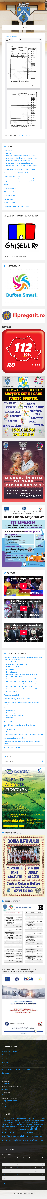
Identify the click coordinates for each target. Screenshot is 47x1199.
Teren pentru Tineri (10, 188)
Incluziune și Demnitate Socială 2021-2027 (20, 163)
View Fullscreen (11, 37)
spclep (12, 1140)
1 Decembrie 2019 (40, 1119)
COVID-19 (16, 1126)
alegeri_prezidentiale (24, 135)
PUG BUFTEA (10, 669)
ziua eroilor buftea (15, 1142)
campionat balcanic (30, 1122)
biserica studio (16, 1122)
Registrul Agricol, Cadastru (13, 695)
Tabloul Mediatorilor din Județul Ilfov (16, 206)
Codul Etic (9, 718)
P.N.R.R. (8, 153)
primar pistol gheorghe (20, 1136)
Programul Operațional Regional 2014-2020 (20, 156)
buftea (22, 1122)
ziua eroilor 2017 (40, 1140)
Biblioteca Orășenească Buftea (14, 738)
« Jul (3, 1183)
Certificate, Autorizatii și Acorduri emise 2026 (21, 689)
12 (17, 1168)
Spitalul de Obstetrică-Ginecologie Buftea (16, 1069)
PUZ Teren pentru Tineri (14, 667)
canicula (37, 1122)
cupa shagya (28, 1126)
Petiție (6, 184)
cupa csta (22, 1126)
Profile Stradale (11, 672)
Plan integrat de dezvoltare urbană (18, 161)
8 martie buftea (30, 1120)
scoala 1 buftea (5, 1138)
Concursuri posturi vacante (15, 715)
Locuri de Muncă (9, 195)
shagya (36, 1138)
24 (5, 1174)
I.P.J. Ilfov (5, 1058)
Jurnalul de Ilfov (9, 203)
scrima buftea (23, 1138)
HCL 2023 (5, 1089)
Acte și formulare (12, 662)
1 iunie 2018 (23, 1120)
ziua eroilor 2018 (6, 1142)
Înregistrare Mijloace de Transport (15, 747)
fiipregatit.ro (6, 1073)
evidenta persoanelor (10, 1129)
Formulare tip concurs (13, 713)
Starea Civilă (10, 729)
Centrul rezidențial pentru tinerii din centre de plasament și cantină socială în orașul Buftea (21, 180)
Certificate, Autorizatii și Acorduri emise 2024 (21, 684)
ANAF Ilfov (5, 1062)
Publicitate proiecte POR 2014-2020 (16, 173)
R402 (32, 1136)
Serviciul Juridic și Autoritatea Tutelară (17, 699)
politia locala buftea (20, 1133)
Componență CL (7, 1083)
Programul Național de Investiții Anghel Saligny (19, 169)
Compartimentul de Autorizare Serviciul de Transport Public (22, 743)
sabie (40, 1136)
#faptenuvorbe (6, 1119)
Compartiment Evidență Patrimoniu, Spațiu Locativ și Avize (21, 703)
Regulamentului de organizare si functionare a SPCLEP (24, 734)
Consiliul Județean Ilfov (9, 1051)
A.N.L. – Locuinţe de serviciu (13, 192)
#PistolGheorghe (17, 1119)
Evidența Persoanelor (13, 732)
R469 (35, 1136)
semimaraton (30, 1138)
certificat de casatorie (28, 1124)
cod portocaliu (9, 1126)
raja (38, 1136)
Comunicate (6, 1095)
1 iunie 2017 (16, 1120)
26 (17, 1174)
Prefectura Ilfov (7, 1055)
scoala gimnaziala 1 (14, 1138)
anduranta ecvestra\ (39, 1120)
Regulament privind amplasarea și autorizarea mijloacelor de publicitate (21, 675)
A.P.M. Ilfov (5, 1066)
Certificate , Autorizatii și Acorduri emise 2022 (21, 679)
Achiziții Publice (9, 721)
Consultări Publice (12, 691)
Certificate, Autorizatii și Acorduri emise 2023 (21, 681)
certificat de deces (38, 1124)
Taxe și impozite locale (9, 1101)
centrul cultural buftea (12, 1124)
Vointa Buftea (31, 1140)
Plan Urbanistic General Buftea (16, 664)
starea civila (20, 1139)
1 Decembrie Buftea (7, 1120)
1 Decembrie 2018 (29, 1119)
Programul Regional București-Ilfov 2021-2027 (21, 158)
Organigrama (10, 710)
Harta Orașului (8, 199)
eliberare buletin (36, 1126)
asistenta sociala (7, 1122)
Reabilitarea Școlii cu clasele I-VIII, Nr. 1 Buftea (21, 165)
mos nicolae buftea (24, 1129)
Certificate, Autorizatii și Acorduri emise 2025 (21, 686)
